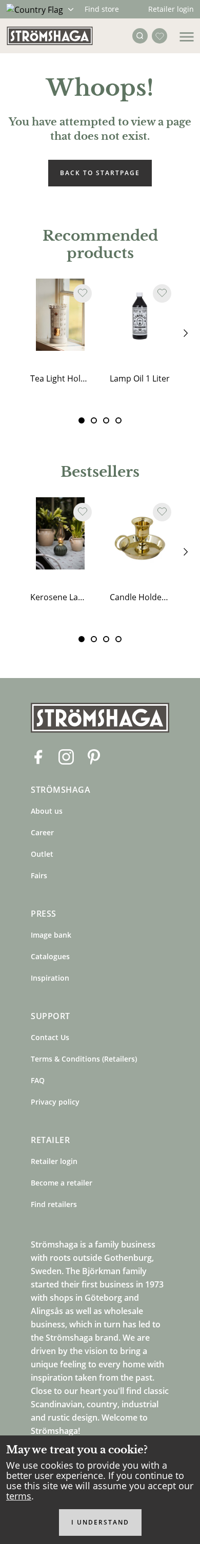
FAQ (38, 1080)
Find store (102, 9)
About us (47, 811)
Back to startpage (100, 172)
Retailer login (171, 9)
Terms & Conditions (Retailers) (84, 1059)
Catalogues (50, 956)
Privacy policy (55, 1102)
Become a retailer (61, 1183)
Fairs (39, 875)
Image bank (51, 935)
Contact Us (50, 1037)
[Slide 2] (106, 420)
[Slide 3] (118, 420)
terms (18, 1496)
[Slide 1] (94, 420)
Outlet (42, 854)
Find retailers (54, 1204)
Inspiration (50, 978)
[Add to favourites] (82, 293)
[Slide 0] (81, 420)
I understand (100, 1522)
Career (42, 832)
